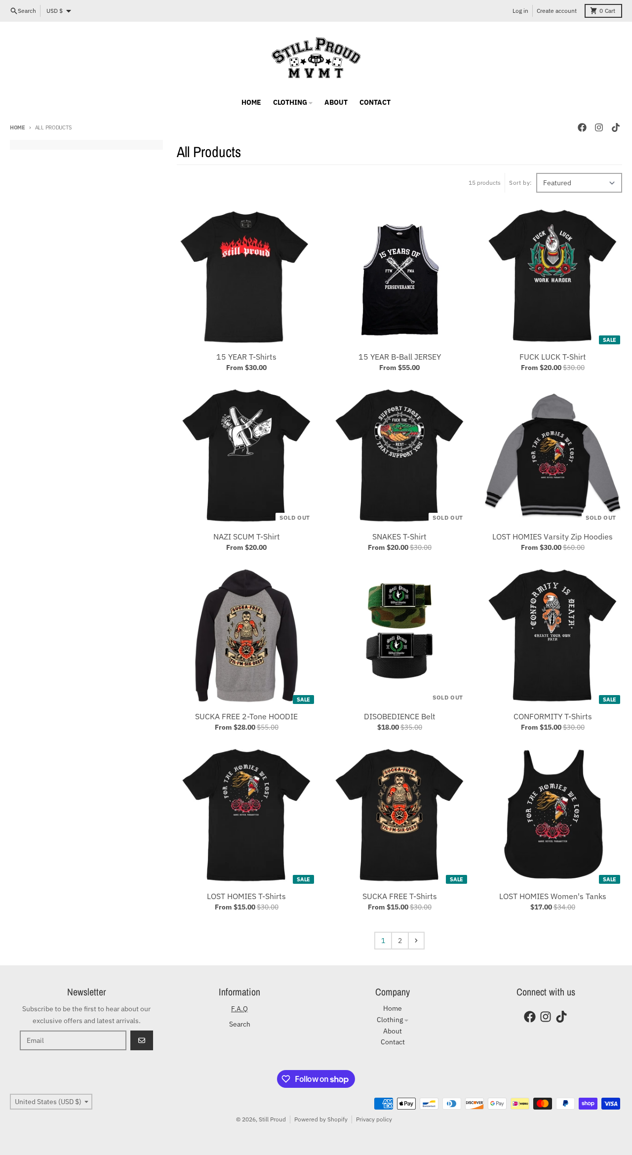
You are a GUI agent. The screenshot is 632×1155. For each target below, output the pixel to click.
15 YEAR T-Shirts (246, 357)
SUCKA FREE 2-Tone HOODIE (246, 716)
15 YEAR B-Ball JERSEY (399, 357)
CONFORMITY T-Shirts (553, 716)
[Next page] (416, 941)
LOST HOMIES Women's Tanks (552, 896)
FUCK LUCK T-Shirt (552, 357)
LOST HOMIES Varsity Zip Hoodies (552, 536)
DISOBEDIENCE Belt (399, 716)
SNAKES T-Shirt (399, 536)
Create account (557, 10)
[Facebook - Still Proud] (582, 127)
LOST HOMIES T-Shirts (246, 896)
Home (17, 127)
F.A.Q (239, 1008)
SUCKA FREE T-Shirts (399, 896)
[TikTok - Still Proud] (615, 127)
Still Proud (272, 1119)
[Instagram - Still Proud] (598, 127)
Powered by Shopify (321, 1119)
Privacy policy (374, 1119)
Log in (520, 10)
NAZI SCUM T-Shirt (246, 536)
